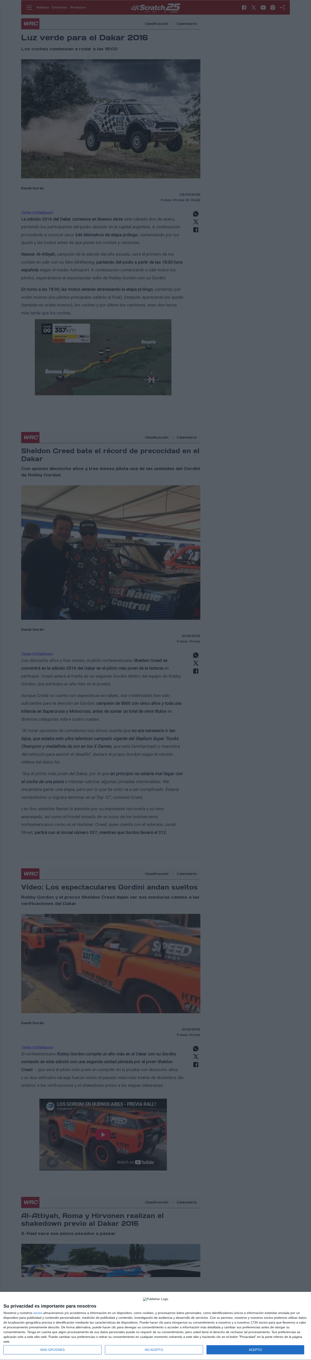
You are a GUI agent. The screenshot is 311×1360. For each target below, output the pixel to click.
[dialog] (155, 1326)
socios (37, 1312)
